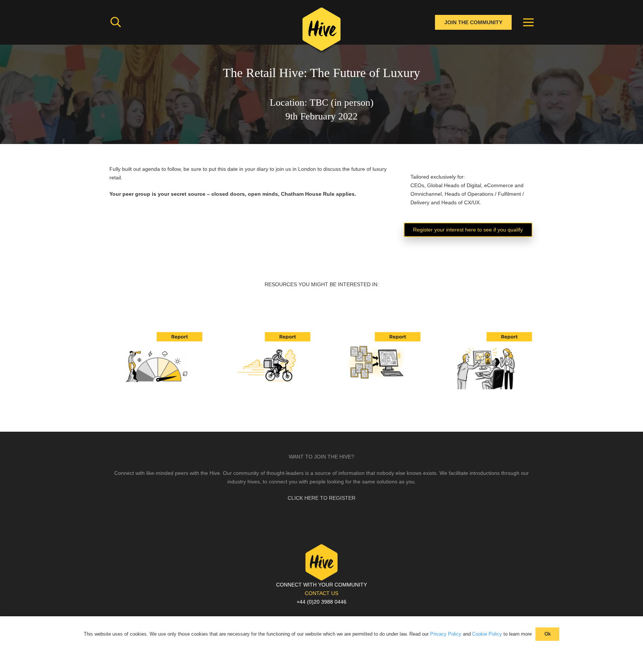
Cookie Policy (487, 634)
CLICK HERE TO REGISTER (321, 498)
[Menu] (528, 22)
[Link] (321, 31)
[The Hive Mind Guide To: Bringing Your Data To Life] (486, 335)
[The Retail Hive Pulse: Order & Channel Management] (376, 335)
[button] (115, 22)
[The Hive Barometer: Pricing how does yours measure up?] (156, 335)
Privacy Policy (445, 634)
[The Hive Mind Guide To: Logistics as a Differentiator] (267, 335)
